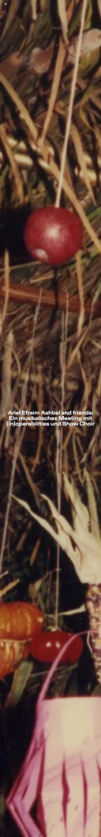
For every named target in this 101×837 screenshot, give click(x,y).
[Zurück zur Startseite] (5, 4)
